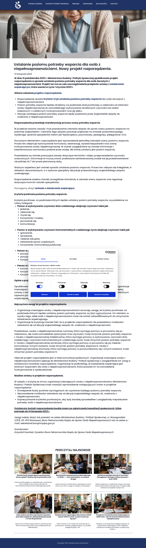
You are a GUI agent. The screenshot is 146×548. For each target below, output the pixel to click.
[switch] (62, 286)
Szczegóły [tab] (73, 259)
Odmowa (44, 294)
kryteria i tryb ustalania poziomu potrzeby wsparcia (72, 99)
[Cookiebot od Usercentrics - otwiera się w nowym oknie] (107, 252)
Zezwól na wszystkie (101, 294)
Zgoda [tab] (43, 259)
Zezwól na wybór (73, 294)
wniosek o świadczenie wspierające (54, 188)
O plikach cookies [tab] (103, 259)
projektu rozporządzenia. (48, 93)
